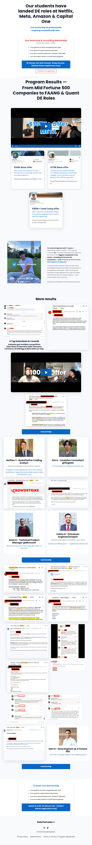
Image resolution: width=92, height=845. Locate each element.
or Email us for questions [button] (46, 71)
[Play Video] (12, 146)
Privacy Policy (22, 837)
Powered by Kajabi (46, 840)
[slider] (46, 146)
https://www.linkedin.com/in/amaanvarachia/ (63, 282)
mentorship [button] (46, 432)
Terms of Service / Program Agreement (59, 837)
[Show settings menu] (79, 146)
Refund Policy (35, 837)
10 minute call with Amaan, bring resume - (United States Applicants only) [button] (46, 64)
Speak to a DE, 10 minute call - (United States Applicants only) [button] (46, 807)
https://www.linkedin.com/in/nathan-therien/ (24, 466)
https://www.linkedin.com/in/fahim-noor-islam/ (68, 540)
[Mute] (76, 146)
